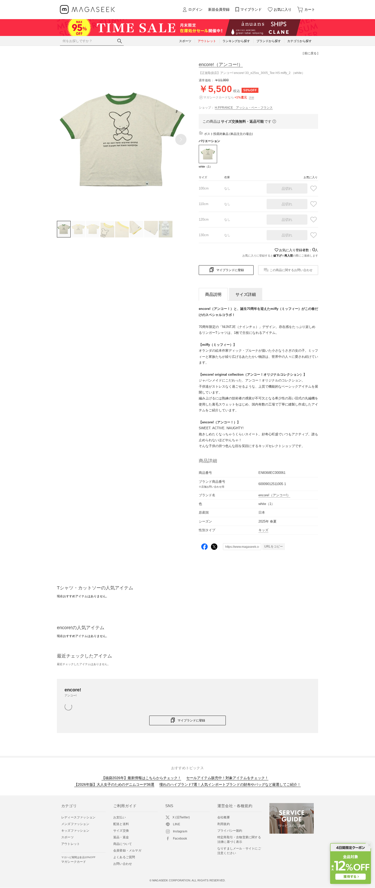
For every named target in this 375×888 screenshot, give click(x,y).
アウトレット (70, 844)
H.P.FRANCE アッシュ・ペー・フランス (244, 107)
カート (309, 9)
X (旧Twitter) (181, 817)
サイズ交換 (121, 830)
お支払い (119, 817)
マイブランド (251, 9)
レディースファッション (78, 817)
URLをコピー (273, 546)
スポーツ (67, 837)
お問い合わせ (122, 864)
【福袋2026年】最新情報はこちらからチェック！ (141, 778)
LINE (176, 824)
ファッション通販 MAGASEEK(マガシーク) (87, 10)
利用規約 (223, 824)
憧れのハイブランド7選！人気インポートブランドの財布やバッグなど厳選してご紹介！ (230, 784)
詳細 (251, 97)
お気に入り (283, 9)
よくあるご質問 (124, 857)
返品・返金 (121, 837)
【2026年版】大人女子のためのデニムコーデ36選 (114, 784)
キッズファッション (75, 830)
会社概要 (223, 817)
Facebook (180, 838)
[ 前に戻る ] (310, 53)
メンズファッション (75, 824)
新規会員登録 (219, 9)
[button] (180, 139)
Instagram (180, 831)
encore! (221, 64)
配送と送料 (121, 824)
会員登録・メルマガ (127, 850)
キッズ (263, 530)
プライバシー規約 (229, 830)
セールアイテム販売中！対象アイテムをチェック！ (227, 778)
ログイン (195, 9)
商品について (122, 844)
